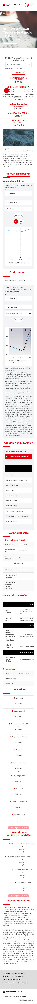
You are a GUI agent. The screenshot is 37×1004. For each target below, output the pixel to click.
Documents (17, 73)
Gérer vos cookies (8, 983)
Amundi (5, 976)
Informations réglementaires (11, 979)
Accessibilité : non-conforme (19, 996)
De (5, 190)
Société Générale (17, 976)
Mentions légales (7, 996)
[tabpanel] (18, 494)
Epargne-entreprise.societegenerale (14, 973)
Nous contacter (23, 983)
